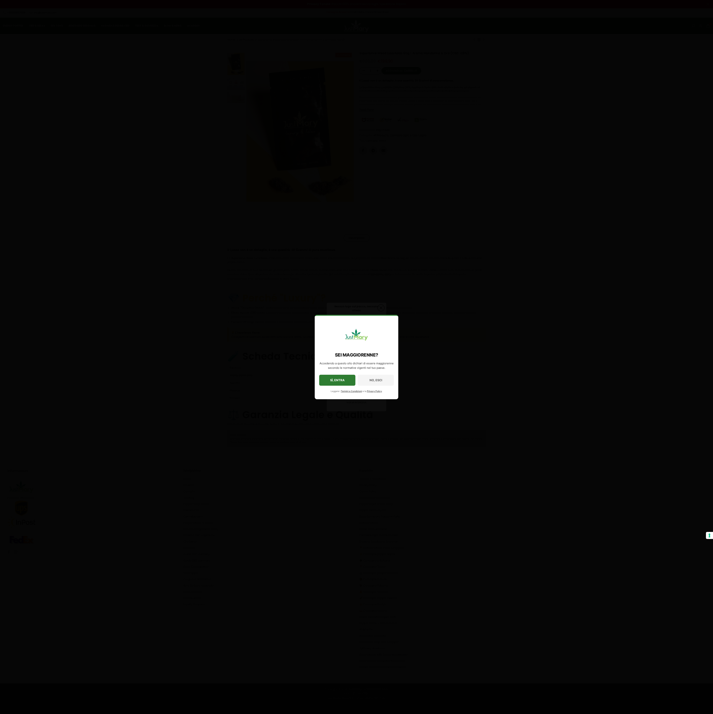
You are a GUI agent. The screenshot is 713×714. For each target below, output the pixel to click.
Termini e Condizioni (351, 391)
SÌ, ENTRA (337, 380)
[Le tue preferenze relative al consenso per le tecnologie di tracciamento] (709, 535)
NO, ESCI (375, 380)
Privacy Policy (374, 391)
